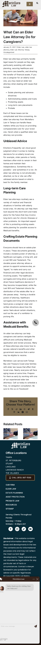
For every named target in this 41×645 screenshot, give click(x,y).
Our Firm (10, 484)
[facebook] (10, 529)
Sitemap (10, 508)
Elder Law (20, 47)
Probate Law (12, 500)
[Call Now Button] (35, 322)
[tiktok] (24, 529)
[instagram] (17, 529)
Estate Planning (14, 492)
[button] (5, 433)
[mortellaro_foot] (20, 443)
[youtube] (30, 529)
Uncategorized (8, 52)
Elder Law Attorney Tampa (19, 50)
